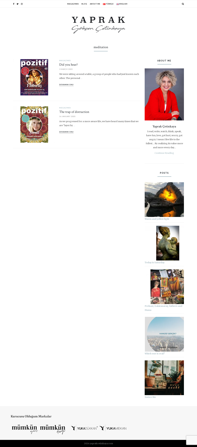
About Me (95, 4)
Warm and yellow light (157, 219)
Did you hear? (68, 64)
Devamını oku (66, 85)
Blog (84, 4)
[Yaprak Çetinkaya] (98, 24)
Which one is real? (155, 353)
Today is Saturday (155, 262)
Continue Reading (164, 153)
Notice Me (150, 397)
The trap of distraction (74, 112)
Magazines (73, 4)
